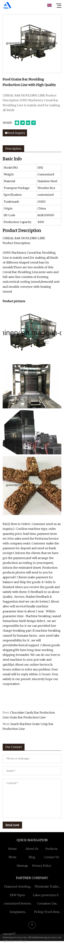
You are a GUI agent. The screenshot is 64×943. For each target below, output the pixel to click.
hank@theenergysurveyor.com (45, 937)
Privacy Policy (41, 865)
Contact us (51, 857)
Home (12, 848)
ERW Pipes (17, 895)
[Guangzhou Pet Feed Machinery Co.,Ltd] (7, 5)
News (12, 857)
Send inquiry (16, 133)
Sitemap (22, 865)
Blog (32, 857)
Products (52, 848)
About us (32, 848)
